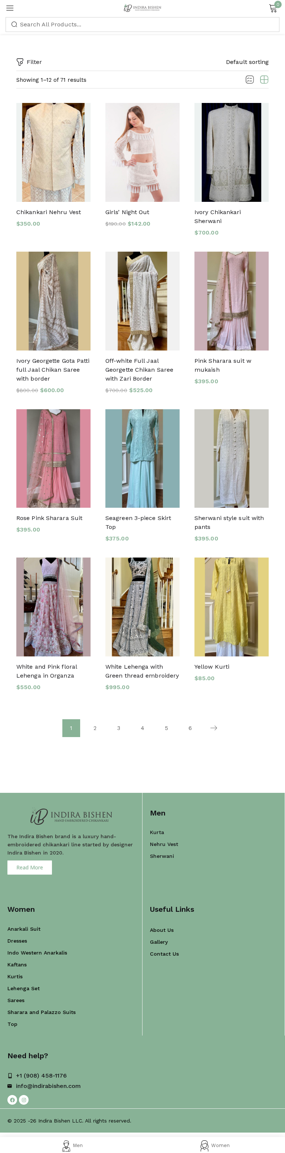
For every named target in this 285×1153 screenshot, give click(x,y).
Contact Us (164, 954)
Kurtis (15, 976)
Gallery (159, 942)
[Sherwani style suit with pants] (231, 458)
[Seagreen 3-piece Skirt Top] (142, 458)
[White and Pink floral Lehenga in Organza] (53, 607)
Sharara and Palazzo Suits (41, 1012)
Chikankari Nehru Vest (48, 212)
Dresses (17, 941)
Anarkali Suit (23, 929)
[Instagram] (24, 1100)
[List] (249, 79)
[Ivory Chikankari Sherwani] (231, 152)
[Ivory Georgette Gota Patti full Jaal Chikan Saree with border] (53, 301)
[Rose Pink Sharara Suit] (53, 458)
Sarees (15, 1000)
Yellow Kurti (211, 666)
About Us (162, 930)
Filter (34, 61)
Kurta (157, 832)
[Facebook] (12, 1100)
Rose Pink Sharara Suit (49, 517)
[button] (247, 62)
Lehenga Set (23, 988)
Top (12, 1024)
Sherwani (162, 856)
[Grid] (264, 79)
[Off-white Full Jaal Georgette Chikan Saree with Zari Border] (142, 301)
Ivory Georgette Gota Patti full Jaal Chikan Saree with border (53, 369)
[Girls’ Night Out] (142, 152)
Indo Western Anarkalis (37, 953)
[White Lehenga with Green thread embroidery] (142, 607)
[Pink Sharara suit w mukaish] (231, 301)
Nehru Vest (164, 844)
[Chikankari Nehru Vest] (53, 152)
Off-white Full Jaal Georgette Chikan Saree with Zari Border (139, 369)
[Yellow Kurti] (231, 607)
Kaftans (17, 965)
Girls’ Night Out (127, 212)
